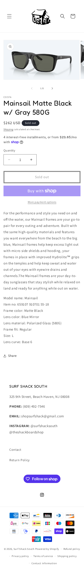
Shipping (8, 129)
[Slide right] (52, 88)
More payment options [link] (42, 202)
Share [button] (12, 356)
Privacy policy (20, 556)
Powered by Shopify (47, 548)
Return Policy (19, 460)
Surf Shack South (24, 548)
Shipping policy (67, 556)
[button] (9, 16)
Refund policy (71, 548)
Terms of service (43, 556)
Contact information (44, 563)
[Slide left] (32, 88)
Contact (15, 449)
